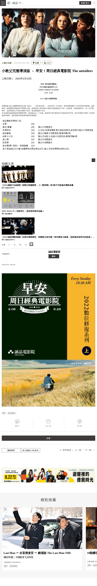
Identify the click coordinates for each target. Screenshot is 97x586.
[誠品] (15, 3)
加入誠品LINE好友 (31, 450)
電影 (3, 413)
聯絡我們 (11, 450)
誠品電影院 (54, 251)
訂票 (48, 438)
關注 (54, 256)
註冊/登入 (85, 3)
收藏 (37, 63)
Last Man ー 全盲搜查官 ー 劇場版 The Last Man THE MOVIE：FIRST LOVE (37, 555)
